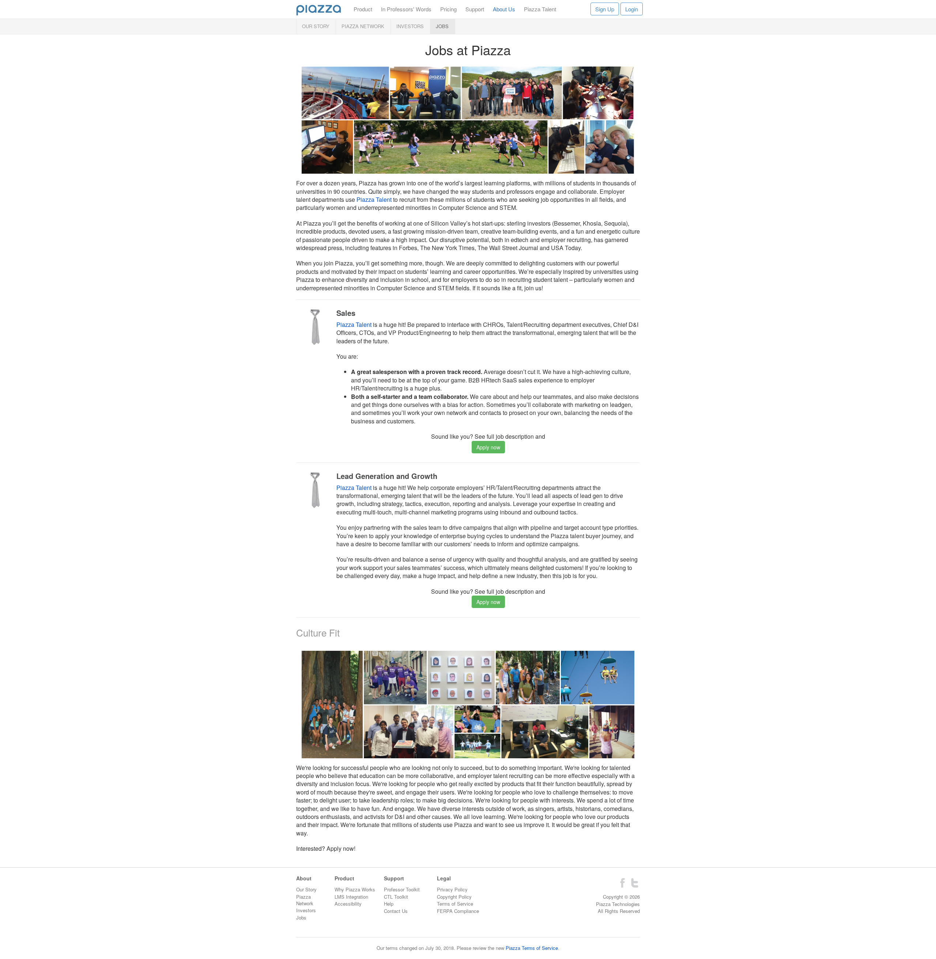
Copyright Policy (454, 896)
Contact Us (396, 910)
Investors (410, 26)
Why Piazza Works (355, 889)
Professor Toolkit (402, 889)
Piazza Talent (540, 9)
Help (388, 903)
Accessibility (348, 903)
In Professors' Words (406, 9)
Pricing (448, 9)
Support (474, 9)
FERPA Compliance (458, 910)
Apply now (488, 447)
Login (631, 9)
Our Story (315, 26)
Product (363, 9)
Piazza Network (362, 26)
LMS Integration (351, 896)
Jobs (442, 26)
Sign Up (604, 9)
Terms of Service (455, 903)
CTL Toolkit (396, 896)
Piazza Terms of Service (532, 947)
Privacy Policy (452, 889)
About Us (504, 9)
